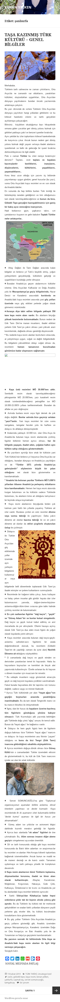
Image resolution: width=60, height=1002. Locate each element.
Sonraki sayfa (56, 990)
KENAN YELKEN (18, 7)
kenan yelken (42, 976)
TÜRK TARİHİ (31, 974)
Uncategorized (44, 974)
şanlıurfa (8, 979)
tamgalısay (10, 982)
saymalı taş (18, 979)
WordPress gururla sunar (16, 998)
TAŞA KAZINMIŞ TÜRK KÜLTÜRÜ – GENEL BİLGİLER (28, 39)
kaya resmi (31, 976)
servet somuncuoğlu (34, 979)
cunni (10, 976)
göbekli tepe (19, 976)
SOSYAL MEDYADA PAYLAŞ (21, 963)
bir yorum (24, 982)
